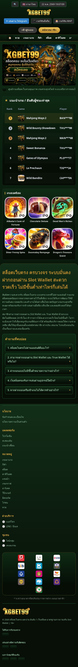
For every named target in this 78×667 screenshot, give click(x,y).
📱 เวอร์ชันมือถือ (41, 21)
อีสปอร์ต (6, 497)
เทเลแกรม (11, 545)
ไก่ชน (5, 502)
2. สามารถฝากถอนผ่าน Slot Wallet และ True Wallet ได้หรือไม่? (39, 359)
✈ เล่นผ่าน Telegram (16, 21)
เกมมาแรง (28, 37)
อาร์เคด (6, 488)
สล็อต (49, 37)
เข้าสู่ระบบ (28, 30)
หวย (17, 37)
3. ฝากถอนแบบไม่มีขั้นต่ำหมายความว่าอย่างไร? (33, 371)
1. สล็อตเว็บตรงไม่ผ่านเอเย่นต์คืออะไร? (28, 348)
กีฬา (40, 37)
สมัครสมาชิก (49, 30)
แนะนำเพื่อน (8, 445)
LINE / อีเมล (12, 526)
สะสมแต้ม (7, 440)
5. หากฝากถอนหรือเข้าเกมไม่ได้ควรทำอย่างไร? (33, 390)
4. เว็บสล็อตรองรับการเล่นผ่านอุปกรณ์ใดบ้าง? (31, 380)
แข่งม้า (5, 478)
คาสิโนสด (60, 37)
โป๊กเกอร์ (6, 493)
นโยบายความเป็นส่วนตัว (14, 421)
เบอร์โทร (10, 521)
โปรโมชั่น (7, 436)
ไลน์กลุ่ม (10, 540)
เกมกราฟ (6, 483)
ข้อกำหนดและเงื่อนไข (13, 417)
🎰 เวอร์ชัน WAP (63, 21)
